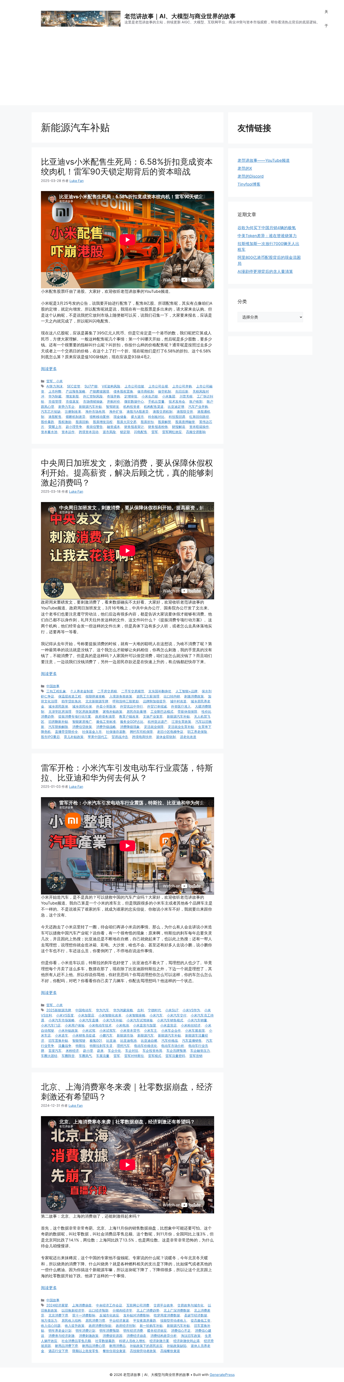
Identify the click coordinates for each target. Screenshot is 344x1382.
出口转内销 (172, 696)
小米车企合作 (171, 1030)
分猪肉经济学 (122, 1310)
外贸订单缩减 (157, 706)
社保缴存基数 (116, 732)
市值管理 (55, 401)
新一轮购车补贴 (151, 1326)
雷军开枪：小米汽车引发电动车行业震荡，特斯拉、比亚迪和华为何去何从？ (127, 772)
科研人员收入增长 (132, 1341)
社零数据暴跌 (105, 1341)
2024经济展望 (57, 1305)
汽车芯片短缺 (51, 411)
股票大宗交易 (126, 422)
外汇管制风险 (93, 396)
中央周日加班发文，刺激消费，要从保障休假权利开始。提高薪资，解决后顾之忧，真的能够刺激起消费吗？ (127, 472)
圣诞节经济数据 (195, 1315)
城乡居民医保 (58, 706)
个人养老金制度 (81, 691)
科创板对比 (156, 417)
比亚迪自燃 (149, 1040)
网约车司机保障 (141, 732)
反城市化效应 (109, 1315)
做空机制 (164, 391)
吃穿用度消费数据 (167, 1315)
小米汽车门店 (51, 1025)
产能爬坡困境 (99, 391)
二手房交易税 (107, 691)
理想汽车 (123, 1046)
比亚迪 (111, 1040)
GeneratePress (222, 1374)
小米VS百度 (65, 1015)
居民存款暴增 (136, 711)
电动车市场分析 (172, 1046)
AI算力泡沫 (54, 386)
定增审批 (130, 396)
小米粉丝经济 (191, 1025)
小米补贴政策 (68, 1030)
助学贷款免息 (71, 701)
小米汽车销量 (197, 1020)
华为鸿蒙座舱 (123, 1010)
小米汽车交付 (177, 1015)
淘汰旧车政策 (191, 1336)
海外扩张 (115, 411)
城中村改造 (178, 701)
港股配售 (55, 417)
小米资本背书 (130, 1030)
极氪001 (96, 1040)
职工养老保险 (197, 732)
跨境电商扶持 (142, 737)
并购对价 (113, 401)
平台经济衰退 (119, 1320)
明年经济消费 (133, 1330)
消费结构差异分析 (163, 1336)
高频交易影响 (196, 432)
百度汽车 (55, 1051)
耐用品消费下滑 (66, 1346)
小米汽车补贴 (112, 1020)
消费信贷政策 (82, 727)
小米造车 (61, 1035)
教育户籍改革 (129, 716)
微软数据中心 (134, 401)
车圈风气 (85, 1056)
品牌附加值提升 (154, 701)
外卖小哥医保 (106, 706)
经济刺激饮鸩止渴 (186, 1341)
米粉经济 (72, 1051)
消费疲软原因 (112, 1336)
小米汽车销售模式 (170, 1020)
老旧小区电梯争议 (170, 732)
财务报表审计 (134, 427)
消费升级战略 (106, 727)
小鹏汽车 (106, 1035)
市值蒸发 (72, 401)
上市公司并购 (182, 386)
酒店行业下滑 (58, 1351)
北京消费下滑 (58, 1315)
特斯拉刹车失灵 (101, 1046)
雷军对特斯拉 (134, 1056)
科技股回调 (177, 417)
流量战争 (64, 1046)
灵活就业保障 (154, 727)
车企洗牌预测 (176, 1051)
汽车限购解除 (58, 727)
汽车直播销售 (192, 1040)
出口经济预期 (98, 1310)
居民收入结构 (71, 1320)
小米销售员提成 (83, 1035)
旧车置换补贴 (58, 1040)
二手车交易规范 (132, 691)
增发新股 (72, 396)
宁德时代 (154, 1010)
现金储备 (120, 417)
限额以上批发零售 (85, 1351)
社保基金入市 (92, 732)
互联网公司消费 (137, 1305)
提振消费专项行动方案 (74, 716)
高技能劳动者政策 (143, 1351)
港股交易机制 (162, 411)
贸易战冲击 (120, 737)
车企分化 (114, 1051)
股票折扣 (147, 422)
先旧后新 (181, 391)
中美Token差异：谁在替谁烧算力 (267, 235)
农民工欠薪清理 (147, 696)
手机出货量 (156, 401)
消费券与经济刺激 (61, 1336)
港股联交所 (185, 411)
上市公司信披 (134, 386)
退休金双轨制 (166, 737)
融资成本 (113, 427)
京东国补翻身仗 (159, 691)
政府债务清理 (105, 716)
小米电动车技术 (100, 1025)
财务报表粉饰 (158, 427)
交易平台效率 (163, 1305)
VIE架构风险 (111, 386)
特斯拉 (80, 1046)
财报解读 (178, 427)
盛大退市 (137, 417)
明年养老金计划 (59, 1330)
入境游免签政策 (120, 696)
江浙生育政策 (181, 722)
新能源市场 (125, 1035)
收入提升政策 (74, 1326)
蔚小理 (88, 1051)
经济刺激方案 (159, 1341)
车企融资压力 (200, 1051)
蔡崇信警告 (94, 427)
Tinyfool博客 (249, 184)
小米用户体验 (74, 1025)
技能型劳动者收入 (173, 1320)
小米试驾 (88, 1030)
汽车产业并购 (198, 407)
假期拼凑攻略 (95, 696)
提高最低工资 (200, 1320)
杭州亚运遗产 (157, 722)
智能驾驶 (78, 1040)
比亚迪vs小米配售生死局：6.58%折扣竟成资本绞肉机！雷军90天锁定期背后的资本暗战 (127, 166)
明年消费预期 (109, 1330)
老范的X (245, 168)
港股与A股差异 (138, 411)
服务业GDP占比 (131, 722)
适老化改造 (188, 737)
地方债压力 (49, 1320)
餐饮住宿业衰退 (114, 1351)
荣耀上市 (55, 427)
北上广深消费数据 (177, 1310)
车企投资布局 (152, 1051)
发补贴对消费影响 (136, 1315)
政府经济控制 (125, 1326)
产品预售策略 (75, 391)
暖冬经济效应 (157, 1330)
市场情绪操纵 (93, 401)
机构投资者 (131, 407)
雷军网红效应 (172, 432)
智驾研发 (112, 407)
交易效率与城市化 (190, 1305)
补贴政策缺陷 (177, 1346)
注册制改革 (73, 411)
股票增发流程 (103, 422)
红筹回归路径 (199, 417)
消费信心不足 (181, 1330)
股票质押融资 (185, 422)
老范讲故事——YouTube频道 (264, 160)
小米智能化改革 (110, 1015)
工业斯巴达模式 (161, 711)
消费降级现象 (130, 727)
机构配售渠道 (154, 407)
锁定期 (125, 432)
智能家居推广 (82, 722)
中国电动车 (83, 1010)
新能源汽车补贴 (90, 407)
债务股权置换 (123, 391)
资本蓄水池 (49, 432)
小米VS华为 (191, 1010)
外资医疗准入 (181, 706)
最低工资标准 (106, 722)
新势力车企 (66, 407)
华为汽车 (102, 1010)
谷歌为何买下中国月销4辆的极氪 (267, 227)
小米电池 (122, 1025)
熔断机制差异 (75, 417)
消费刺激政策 (89, 1336)
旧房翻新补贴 (58, 722)
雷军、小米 (54, 381)
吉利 (140, 1010)
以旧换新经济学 (73, 1310)
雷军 (154, 432)
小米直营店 (168, 1025)
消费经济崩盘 (136, 1336)
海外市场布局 (95, 411)
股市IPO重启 (50, 737)
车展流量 (102, 1056)
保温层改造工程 (69, 696)
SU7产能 (91, 386)
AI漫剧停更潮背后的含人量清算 (265, 271)
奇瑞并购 (113, 396)
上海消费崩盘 (82, 1305)
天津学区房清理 (59, 711)
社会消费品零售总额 (76, 1341)
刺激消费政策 (194, 696)
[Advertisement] (172, 72)
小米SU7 (171, 1010)
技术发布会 (177, 401)
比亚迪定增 (176, 407)
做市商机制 (145, 391)
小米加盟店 (86, 1015)
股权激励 (64, 422)
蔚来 (100, 1051)
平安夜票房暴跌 (144, 1320)
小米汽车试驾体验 (140, 1020)
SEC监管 (73, 386)
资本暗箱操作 (199, 427)
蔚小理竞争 (74, 427)
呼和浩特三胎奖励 (126, 701)
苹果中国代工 (97, 737)
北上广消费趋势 (147, 1310)
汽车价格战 (169, 1040)
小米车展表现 (195, 1030)
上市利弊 (55, 391)
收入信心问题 (51, 1326)
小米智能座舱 (135, 1015)
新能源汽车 (145, 1035)
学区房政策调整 (87, 711)
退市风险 (109, 432)
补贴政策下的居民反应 (146, 1346)
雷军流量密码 (175, 1056)
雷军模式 (154, 1056)
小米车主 (150, 1030)
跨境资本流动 (89, 432)
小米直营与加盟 (144, 1025)
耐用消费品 (117, 1346)
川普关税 (186, 396)
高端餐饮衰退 (170, 1351)
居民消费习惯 (95, 1320)
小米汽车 (156, 1015)
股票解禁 (164, 422)
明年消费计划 (85, 1330)
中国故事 (52, 686)
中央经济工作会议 (109, 1305)
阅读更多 (49, 368)
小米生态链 (150, 396)
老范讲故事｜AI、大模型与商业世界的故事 (180, 16)
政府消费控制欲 (100, 1326)
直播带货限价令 (66, 732)
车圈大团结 (49, 1056)
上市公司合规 (158, 386)
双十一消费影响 (83, 1315)
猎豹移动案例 (99, 417)
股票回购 (82, 422)
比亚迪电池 (128, 1040)
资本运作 (68, 432)
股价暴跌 (47, 422)
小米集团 (168, 396)
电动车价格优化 (145, 1046)
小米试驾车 (107, 1030)
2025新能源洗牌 (58, 1010)
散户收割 (195, 401)
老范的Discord (251, 176)
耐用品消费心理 (93, 1346)
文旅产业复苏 (153, 716)
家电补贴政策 (112, 711)
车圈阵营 (68, 1056)
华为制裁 (55, 396)
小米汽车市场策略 (61, 1020)
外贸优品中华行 (131, 706)
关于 (326, 18)
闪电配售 (140, 432)
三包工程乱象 (56, 691)
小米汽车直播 (89, 1020)
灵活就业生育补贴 (181, 727)
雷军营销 (195, 1056)
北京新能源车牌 (96, 701)
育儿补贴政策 (74, 737)
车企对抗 (131, 1051)
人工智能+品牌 (187, 691)
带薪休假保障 (187, 711)
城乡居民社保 (82, 706)
